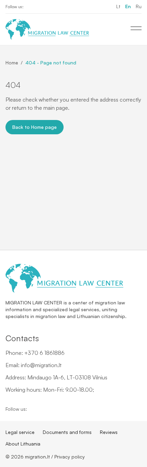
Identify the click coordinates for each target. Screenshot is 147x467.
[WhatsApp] (52, 7)
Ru (139, 6)
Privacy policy (69, 457)
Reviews (109, 432)
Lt (118, 6)
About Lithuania (22, 444)
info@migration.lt (41, 365)
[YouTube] (41, 7)
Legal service (20, 432)
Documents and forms (67, 432)
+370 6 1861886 (44, 352)
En (128, 6)
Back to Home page (34, 127)
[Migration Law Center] (47, 29)
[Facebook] (30, 7)
